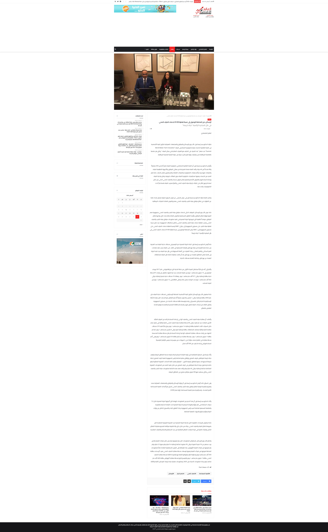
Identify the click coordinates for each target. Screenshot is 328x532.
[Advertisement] (164, 34)
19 (133, 213)
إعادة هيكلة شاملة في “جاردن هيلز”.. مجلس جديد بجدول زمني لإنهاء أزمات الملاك (181, 509)
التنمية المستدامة (204, 473)
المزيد (147, 49)
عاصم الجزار (180, 473)
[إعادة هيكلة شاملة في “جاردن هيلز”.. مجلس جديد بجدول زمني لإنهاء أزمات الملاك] (180, 500)
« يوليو (141, 224)
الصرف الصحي (191, 473)
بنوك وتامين (193, 49)
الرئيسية (211, 49)
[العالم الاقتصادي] (203, 12)
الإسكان (171, 473)
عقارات (172, 49)
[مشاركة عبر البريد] (189, 481)
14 (126, 210)
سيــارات (178, 49)
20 (129, 213)
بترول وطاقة (154, 49)
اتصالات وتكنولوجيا (163, 49)
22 (122, 213)
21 (126, 213)
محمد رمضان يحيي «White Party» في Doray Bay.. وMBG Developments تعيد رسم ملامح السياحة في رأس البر (202, 509)
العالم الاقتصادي (203, 49)
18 (137, 213)
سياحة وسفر (185, 49)
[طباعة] (185, 481)
